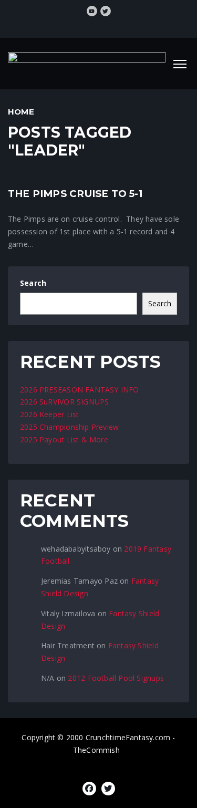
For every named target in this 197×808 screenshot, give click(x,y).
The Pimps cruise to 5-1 (75, 194)
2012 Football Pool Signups (115, 678)
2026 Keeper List (49, 414)
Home (21, 112)
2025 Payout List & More (64, 439)
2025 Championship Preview (69, 427)
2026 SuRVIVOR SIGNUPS (64, 402)
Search (33, 283)
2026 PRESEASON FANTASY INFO (79, 390)
